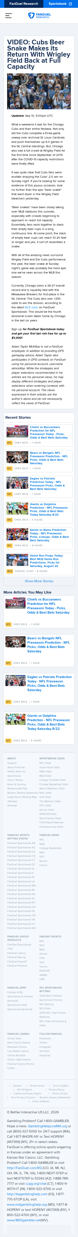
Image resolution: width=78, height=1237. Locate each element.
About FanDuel (16, 767)
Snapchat (44, 1055)
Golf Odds (45, 797)
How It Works (15, 780)
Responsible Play (17, 788)
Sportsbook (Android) (19, 1009)
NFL (9, 443)
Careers (17, 1086)
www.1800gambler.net (24, 1220)
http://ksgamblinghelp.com (27, 1194)
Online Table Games (19, 1059)
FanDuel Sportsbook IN (20, 877)
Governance (37, 1086)
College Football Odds (52, 780)
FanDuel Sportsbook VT (21, 924)
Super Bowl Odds (49, 767)
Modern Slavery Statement (22, 793)
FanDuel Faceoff (16, 961)
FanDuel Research (24, 4)
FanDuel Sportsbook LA (21, 881)
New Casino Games (18, 1042)
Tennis (43, 966)
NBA (42, 844)
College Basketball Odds (53, 784)
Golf (41, 962)
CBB (42, 979)
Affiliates (12, 801)
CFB (41, 958)
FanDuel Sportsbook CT (21, 860)
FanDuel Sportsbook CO (21, 856)
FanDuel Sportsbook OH (21, 907)
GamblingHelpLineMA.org (48, 1126)
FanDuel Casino (16, 953)
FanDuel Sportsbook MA (21, 885)
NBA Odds (45, 771)
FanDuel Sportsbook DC (21, 864)
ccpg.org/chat (36, 1184)
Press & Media (40, 1101)
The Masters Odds (50, 801)
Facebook (45, 1038)
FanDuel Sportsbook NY (21, 902)
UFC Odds (45, 805)
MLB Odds (45, 776)
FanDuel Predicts (17, 966)
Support (12, 763)
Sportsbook (58, 4)
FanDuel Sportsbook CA (21, 852)
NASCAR (44, 971)
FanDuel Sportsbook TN (21, 915)
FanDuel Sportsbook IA (20, 868)
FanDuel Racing (16, 957)
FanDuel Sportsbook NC (21, 894)
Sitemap (12, 805)
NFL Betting (46, 1004)
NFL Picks (45, 1008)
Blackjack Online (17, 1047)
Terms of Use (60, 1093)
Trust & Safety (61, 1086)
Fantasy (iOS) (15, 992)
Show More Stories (39, 581)
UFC (41, 857)
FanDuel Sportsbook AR (21, 843)
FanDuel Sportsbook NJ (21, 898)
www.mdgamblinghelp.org (27, 1205)
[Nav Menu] (8, 15)
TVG (10, 949)
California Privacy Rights (28, 1093)
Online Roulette (16, 1055)
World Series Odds (50, 818)
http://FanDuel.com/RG (25, 1168)
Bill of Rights (24, 1089)
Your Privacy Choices (23, 1097)
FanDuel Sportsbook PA (21, 911)
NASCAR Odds (48, 814)
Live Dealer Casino (18, 1051)
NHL (42, 852)
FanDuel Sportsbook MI (21, 890)
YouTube (44, 1051)
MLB (9, 571)
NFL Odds (45, 763)
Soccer (43, 861)
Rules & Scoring (16, 784)
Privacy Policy (57, 1089)
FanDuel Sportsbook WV (21, 928)
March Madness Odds (52, 788)
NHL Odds (45, 793)
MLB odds (31, 307)
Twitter (43, 1042)
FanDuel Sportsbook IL (20, 873)
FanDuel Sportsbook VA (21, 919)
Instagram (45, 1047)
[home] (39, 15)
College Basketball (50, 848)
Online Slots (14, 1038)
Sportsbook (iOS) (17, 1005)
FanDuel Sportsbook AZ (21, 847)
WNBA (43, 975)
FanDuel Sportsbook (19, 944)
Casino (43, 865)
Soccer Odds (46, 810)
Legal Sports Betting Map (22, 797)
